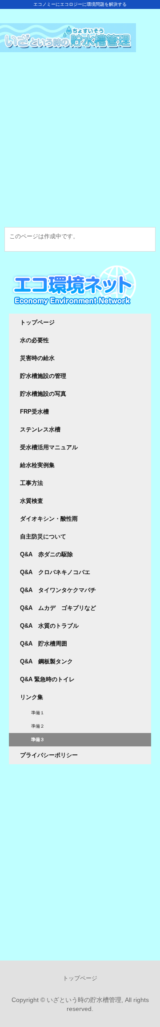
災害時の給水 (37, 358)
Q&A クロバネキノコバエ (55, 572)
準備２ (37, 726)
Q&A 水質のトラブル (49, 625)
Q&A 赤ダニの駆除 (46, 554)
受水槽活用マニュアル (49, 447)
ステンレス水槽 (40, 429)
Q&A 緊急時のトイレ (47, 679)
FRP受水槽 (34, 411)
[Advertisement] (80, 146)
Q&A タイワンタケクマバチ (58, 590)
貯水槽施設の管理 (43, 376)
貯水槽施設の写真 (43, 393)
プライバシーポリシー (49, 755)
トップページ (37, 322)
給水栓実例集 (37, 465)
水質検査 (31, 500)
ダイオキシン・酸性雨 (49, 518)
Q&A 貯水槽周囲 (43, 643)
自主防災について (43, 536)
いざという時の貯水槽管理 (80, 31)
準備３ (37, 739)
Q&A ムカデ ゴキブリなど (58, 608)
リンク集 (31, 697)
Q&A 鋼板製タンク (46, 661)
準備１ (37, 712)
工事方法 (31, 483)
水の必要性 (34, 340)
